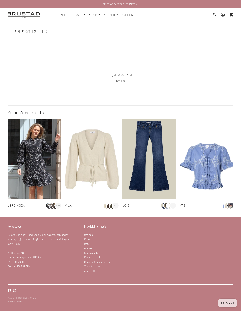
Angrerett (89, 270)
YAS (182, 205)
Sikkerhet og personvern (98, 261)
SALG (78, 14)
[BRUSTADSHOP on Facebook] (9, 290)
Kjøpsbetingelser (93, 257)
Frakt (87, 239)
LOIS (125, 205)
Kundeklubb (91, 252)
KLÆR (93, 14)
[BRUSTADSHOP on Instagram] (15, 290)
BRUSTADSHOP (29, 298)
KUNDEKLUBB (130, 14)
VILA (68, 205)
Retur (87, 243)
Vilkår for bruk (92, 266)
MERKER (109, 14)
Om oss (88, 234)
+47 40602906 (16, 261)
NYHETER (65, 14)
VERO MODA (16, 205)
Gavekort (89, 248)
